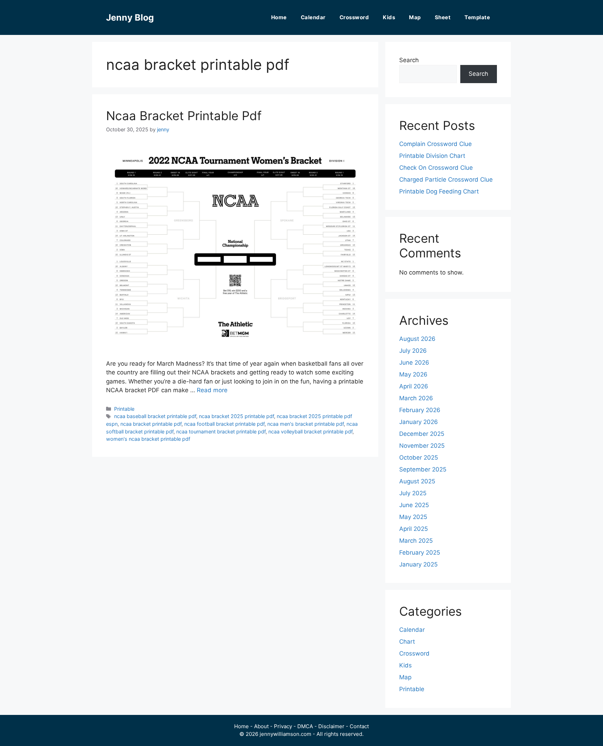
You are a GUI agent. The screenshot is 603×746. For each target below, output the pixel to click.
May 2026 (413, 374)
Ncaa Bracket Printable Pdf (184, 115)
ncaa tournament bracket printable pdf (221, 431)
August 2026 (417, 338)
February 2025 (419, 552)
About (261, 726)
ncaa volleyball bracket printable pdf (310, 431)
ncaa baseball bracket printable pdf (155, 416)
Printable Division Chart (432, 155)
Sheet (443, 17)
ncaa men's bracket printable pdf (305, 424)
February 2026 (419, 410)
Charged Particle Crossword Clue (446, 179)
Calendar (313, 17)
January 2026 (418, 421)
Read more (212, 390)
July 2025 (412, 493)
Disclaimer (331, 726)
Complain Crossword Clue (435, 143)
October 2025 (418, 457)
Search (409, 60)
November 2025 (422, 445)
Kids (389, 17)
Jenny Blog (130, 17)
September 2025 (422, 469)
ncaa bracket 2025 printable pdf (236, 416)
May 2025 (413, 516)
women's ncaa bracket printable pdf (148, 439)
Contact (359, 726)
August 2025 (417, 481)
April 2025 (413, 528)
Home (279, 17)
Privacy (283, 726)
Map (415, 17)
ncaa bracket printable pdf (150, 424)
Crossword (354, 17)
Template (477, 17)
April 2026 (413, 386)
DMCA (305, 726)
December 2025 (421, 433)
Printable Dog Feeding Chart (439, 191)
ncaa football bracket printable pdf (224, 424)
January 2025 (418, 564)
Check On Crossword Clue (436, 167)
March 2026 (416, 398)
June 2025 (414, 505)
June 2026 (414, 362)
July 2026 (413, 350)
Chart (407, 641)
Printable (124, 409)
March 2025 (416, 540)
